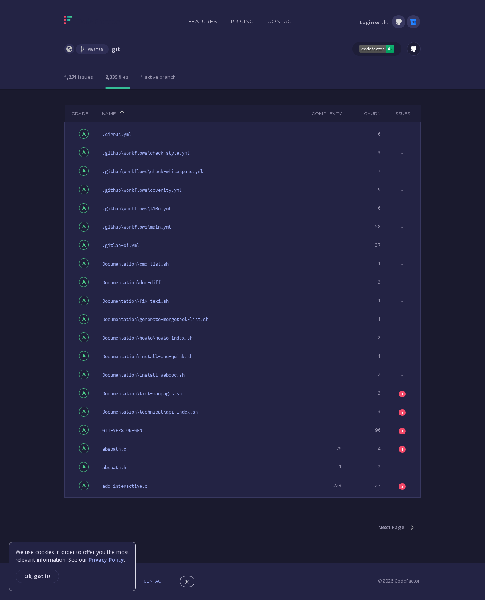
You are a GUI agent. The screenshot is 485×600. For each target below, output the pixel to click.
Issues (402, 113)
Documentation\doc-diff (131, 283)
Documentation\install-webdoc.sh (143, 375)
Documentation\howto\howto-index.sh (147, 338)
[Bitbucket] (413, 21)
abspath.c (114, 449)
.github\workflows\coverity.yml (142, 190)
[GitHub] (398, 21)
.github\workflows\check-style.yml (146, 153)
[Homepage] (92, 21)
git (116, 48)
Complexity (326, 113)
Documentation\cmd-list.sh (135, 264)
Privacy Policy (106, 559)
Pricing (242, 21)
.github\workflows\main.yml (136, 227)
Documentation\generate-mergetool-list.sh (155, 319)
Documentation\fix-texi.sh (135, 301)
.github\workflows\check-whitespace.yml (152, 172)
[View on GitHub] (414, 49)
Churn (372, 113)
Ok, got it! (37, 576)
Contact (281, 21)
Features (202, 21)
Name (109, 113)
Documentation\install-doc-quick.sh (147, 357)
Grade (80, 113)
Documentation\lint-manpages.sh (142, 394)
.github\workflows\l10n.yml (136, 209)
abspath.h (114, 468)
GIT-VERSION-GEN (122, 431)
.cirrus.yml (116, 135)
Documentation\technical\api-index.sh (150, 412)
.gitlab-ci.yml (120, 246)
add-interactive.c (124, 486)
